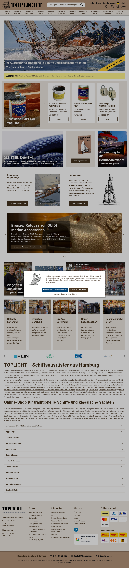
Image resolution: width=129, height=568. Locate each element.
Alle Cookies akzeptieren (78, 290)
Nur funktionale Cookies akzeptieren (55, 290)
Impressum (56, 294)
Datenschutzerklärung (69, 294)
